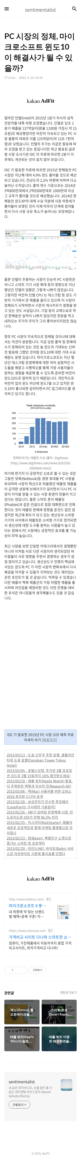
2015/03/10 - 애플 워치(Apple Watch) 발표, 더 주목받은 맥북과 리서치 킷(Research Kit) (40, 783)
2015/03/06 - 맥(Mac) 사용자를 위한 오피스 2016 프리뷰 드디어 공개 (39, 794)
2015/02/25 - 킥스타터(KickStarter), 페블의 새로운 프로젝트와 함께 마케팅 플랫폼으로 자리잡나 (40, 827)
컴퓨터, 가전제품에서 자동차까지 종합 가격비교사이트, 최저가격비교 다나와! (40, 945)
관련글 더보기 (68, 992)
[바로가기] (49, 739)
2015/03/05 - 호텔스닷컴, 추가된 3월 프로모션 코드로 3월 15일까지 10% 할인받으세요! (39, 773)
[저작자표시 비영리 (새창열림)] (50, 970)
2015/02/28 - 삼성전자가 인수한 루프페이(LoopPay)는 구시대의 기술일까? (37, 804)
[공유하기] (17, 970)
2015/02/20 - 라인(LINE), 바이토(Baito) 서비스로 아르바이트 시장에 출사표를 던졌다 (40, 851)
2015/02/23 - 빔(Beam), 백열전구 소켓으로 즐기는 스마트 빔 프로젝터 (39, 840)
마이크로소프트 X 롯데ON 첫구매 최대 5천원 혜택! (27, 905)
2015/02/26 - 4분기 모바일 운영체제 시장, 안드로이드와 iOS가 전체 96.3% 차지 (40, 814)
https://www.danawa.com (27, 930)
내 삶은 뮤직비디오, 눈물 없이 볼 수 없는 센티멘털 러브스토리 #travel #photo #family (30, 1091)
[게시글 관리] (22, 970)
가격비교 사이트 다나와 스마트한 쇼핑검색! (40, 937)
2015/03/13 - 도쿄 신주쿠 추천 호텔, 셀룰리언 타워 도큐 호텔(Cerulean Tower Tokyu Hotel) (40, 760)
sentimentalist (22, 1081)
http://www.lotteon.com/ (26, 899)
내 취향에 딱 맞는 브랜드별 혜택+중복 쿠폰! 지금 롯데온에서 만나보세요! (27, 914)
